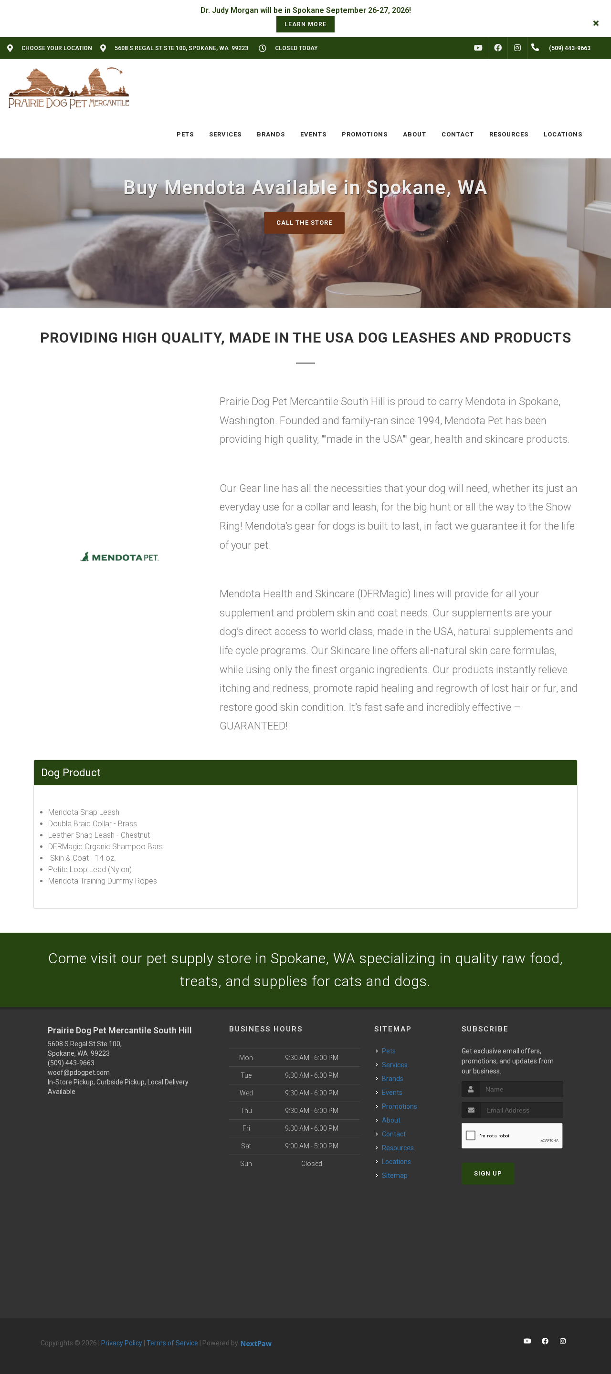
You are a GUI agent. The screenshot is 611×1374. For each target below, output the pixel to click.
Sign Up (488, 1173)
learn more (305, 24)
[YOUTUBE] (478, 48)
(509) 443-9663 (71, 1063)
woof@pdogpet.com (79, 1072)
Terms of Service (172, 1343)
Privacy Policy (121, 1343)
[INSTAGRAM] (517, 48)
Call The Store (304, 222)
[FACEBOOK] (497, 48)
